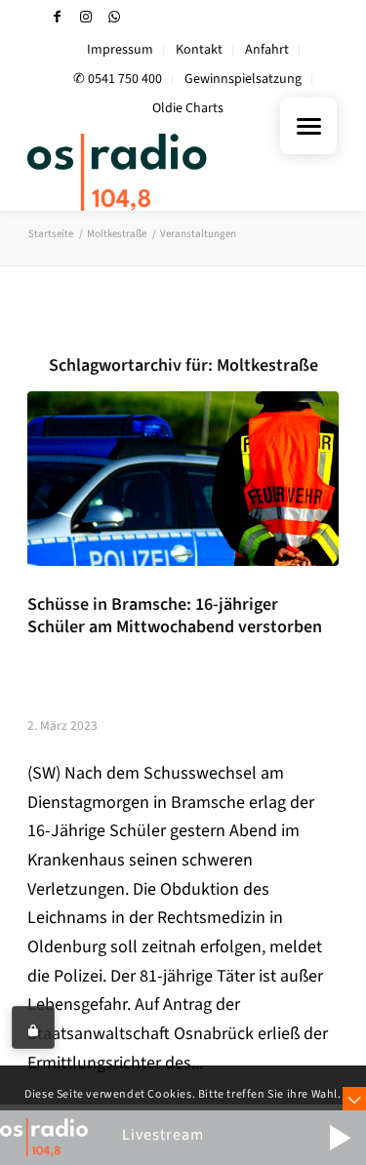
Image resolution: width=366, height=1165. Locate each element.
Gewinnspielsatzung (243, 79)
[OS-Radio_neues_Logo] (151, 172)
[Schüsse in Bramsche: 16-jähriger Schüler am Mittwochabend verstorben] (183, 478)
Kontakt (199, 50)
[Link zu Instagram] (86, 17)
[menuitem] (120, 50)
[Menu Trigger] (308, 126)
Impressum (120, 50)
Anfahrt (267, 50)
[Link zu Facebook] (57, 17)
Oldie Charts (188, 108)
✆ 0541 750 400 (117, 79)
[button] (339, 1137)
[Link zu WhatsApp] (114, 17)
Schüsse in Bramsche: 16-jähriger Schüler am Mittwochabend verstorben (174, 615)
